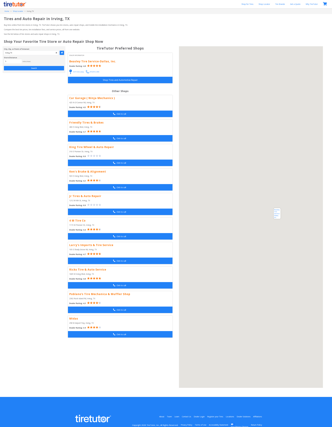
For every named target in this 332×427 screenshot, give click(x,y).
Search (34, 68)
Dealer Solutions (244, 416)
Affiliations (257, 416)
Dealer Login (199, 416)
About (161, 416)
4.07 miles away (78, 72)
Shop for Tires (247, 4)
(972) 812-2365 (94, 72)
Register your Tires (215, 416)
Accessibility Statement (218, 425)
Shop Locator (264, 4)
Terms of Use (200, 425)
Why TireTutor (312, 4)
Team (169, 416)
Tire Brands (280, 4)
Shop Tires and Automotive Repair (120, 79)
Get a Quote (295, 4)
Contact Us (186, 416)
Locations (230, 416)
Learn (176, 416)
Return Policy (256, 425)
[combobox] (31, 53)
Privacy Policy (186, 425)
